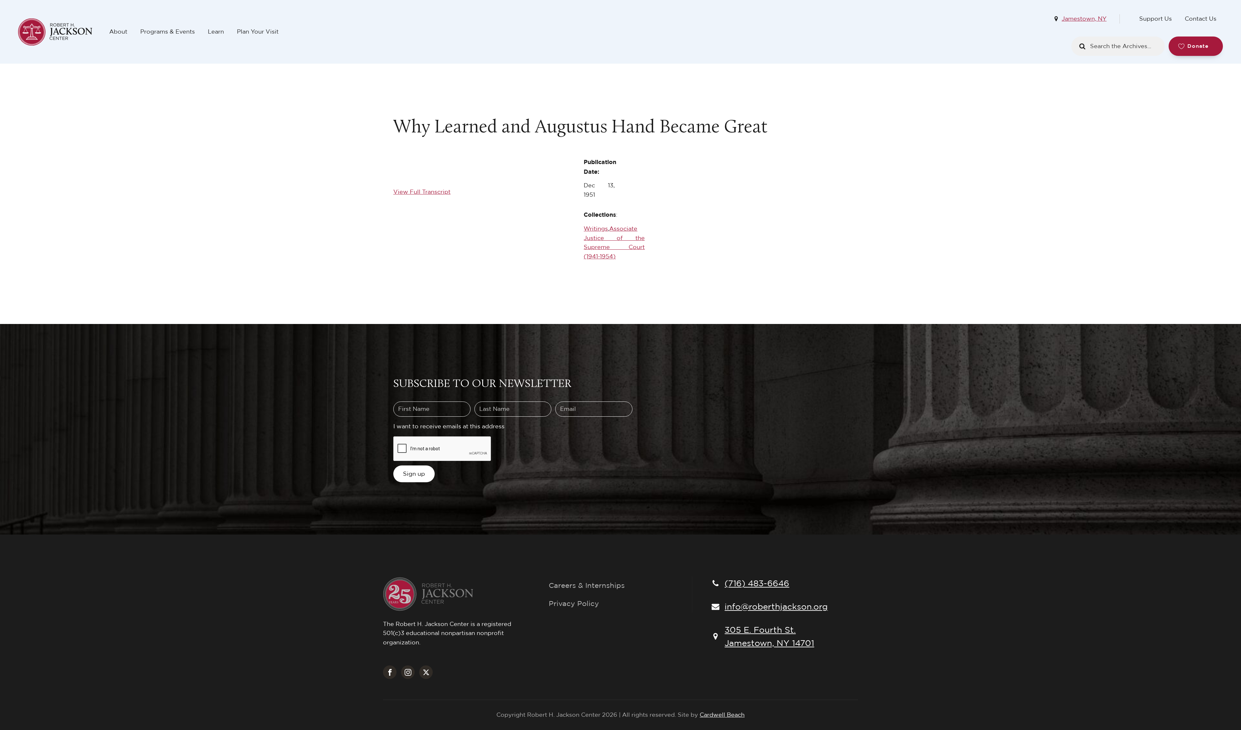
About (118, 31)
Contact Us (1200, 19)
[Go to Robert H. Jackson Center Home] (60, 32)
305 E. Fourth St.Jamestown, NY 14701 (769, 636)
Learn (216, 31)
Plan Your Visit (258, 31)
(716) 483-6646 (757, 583)
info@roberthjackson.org (776, 606)
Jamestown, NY (1084, 19)
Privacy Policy (574, 603)
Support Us (1155, 19)
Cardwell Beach (722, 715)
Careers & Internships (587, 585)
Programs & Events (167, 31)
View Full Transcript (422, 192)
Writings (596, 228)
